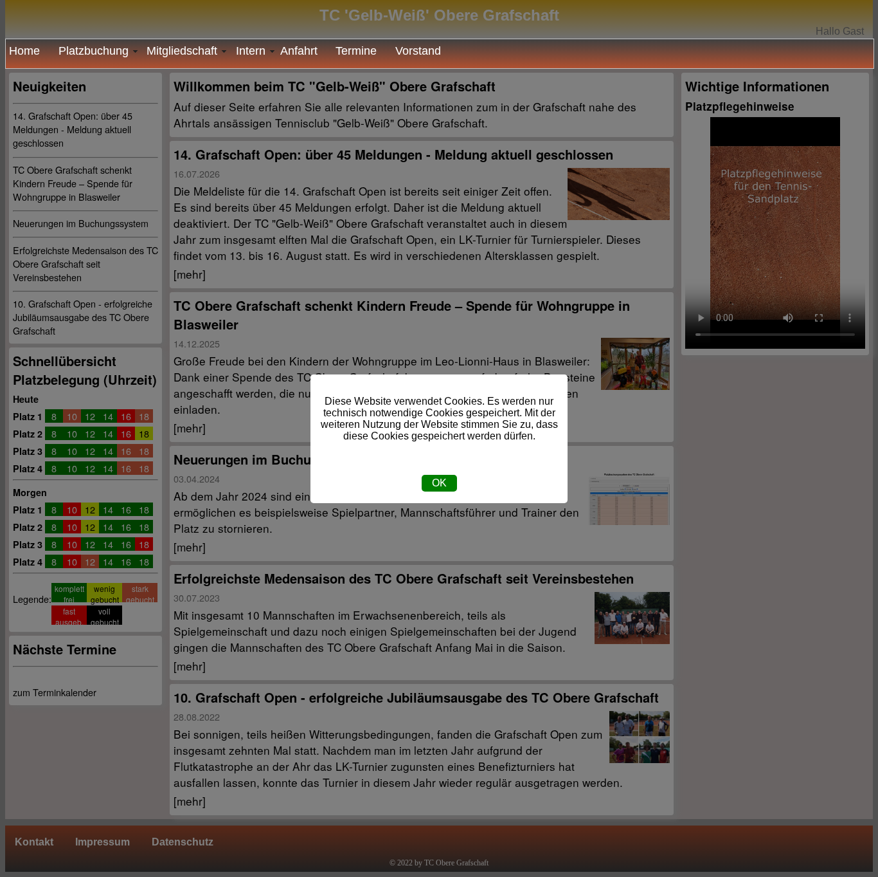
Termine (356, 50)
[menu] (439, 54)
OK (439, 482)
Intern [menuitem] (250, 50)
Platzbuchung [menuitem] (93, 50)
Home (24, 50)
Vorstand (418, 50)
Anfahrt (299, 50)
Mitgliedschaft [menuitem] (182, 50)
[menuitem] (28, 51)
